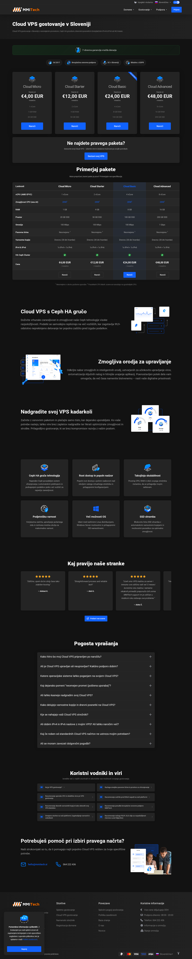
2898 (64, 202)
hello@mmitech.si (37, 864)
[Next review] (166, 591)
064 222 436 (69, 864)
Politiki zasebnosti (30, 939)
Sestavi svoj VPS (96, 156)
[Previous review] (25, 591)
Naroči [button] (32, 126)
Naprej (24, 949)
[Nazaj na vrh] (178, 953)
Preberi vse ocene (97, 619)
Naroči (65, 275)
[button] (96, 656)
